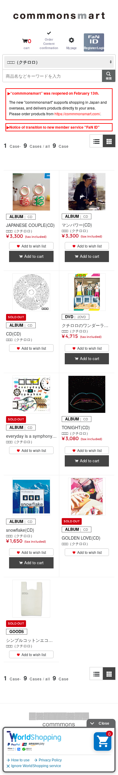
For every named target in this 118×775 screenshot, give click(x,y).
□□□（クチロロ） (20, 230)
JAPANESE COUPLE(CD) (30, 225)
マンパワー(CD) (77, 224)
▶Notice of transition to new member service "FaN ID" (53, 127)
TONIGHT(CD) (76, 427)
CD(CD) (13, 333)
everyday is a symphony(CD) (31, 436)
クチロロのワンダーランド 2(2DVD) (87, 325)
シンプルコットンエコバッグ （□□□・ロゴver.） (31, 640)
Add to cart (34, 256)
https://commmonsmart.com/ (77, 113)
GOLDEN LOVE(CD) (81, 538)
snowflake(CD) (20, 530)
